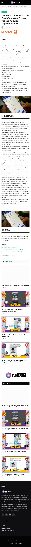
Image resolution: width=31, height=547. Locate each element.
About (12, 543)
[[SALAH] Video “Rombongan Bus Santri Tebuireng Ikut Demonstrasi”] (15, 299)
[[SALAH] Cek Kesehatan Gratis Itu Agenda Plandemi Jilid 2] (15, 324)
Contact (20, 543)
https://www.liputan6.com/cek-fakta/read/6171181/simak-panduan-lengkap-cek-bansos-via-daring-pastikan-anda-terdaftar (14, 249)
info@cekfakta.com (6, 528)
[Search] (28, 2)
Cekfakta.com (5, 526)
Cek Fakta (22, 540)
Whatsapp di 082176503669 (8, 530)
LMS (16, 543)
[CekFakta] (15, 2)
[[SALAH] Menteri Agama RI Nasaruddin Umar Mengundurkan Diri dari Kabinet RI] (15, 350)
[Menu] (2, 2)
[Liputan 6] (9, 32)
